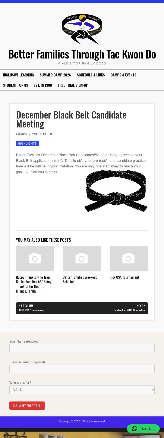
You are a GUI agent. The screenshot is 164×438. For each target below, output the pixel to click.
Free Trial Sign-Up (73, 85)
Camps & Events (123, 75)
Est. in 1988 (43, 85)
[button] (143, 428)
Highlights (27, 143)
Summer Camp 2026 (55, 75)
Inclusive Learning (18, 75)
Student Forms (15, 85)
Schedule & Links (91, 75)
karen (47, 133)
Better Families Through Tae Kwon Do (82, 53)
